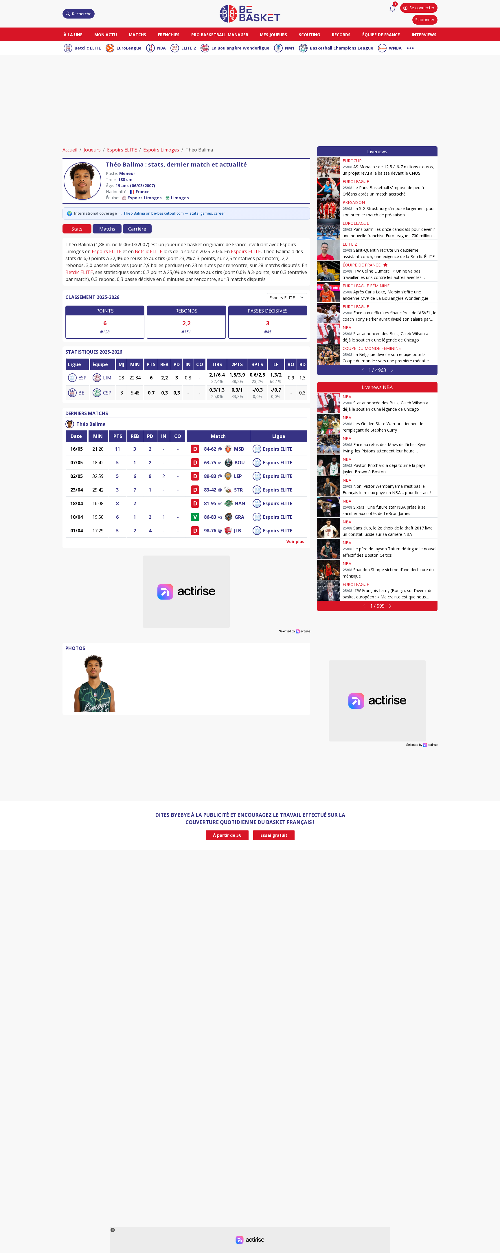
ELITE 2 (188, 48)
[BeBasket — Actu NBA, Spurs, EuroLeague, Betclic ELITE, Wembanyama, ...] (250, 13)
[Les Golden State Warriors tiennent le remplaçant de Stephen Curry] (328, 424)
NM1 (289, 48)
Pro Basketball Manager (219, 34)
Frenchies (168, 34)
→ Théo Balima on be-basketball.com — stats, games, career (172, 213)
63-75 (210, 462)
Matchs (137, 34)
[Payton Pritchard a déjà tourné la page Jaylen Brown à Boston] (328, 465)
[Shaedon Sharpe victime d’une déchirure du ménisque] (328, 570)
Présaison (354, 202)
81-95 (210, 503)
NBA (161, 48)
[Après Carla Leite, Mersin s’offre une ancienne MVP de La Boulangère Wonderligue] (328, 292)
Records (341, 34)
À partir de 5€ (227, 835)
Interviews (424, 34)
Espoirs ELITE (122, 150)
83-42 (210, 490)
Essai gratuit (273, 835)
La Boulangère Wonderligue (240, 48)
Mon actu (105, 34)
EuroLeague (129, 48)
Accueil (69, 150)
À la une (73, 34)
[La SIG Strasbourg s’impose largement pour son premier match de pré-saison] (328, 208)
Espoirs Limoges (161, 150)
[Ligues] (410, 47)
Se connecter (421, 7)
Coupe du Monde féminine (372, 348)
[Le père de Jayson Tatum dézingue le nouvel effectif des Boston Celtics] (328, 549)
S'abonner (424, 19)
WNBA (395, 48)
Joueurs (92, 150)
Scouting (309, 34)
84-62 (210, 449)
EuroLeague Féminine (366, 285)
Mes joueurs (273, 34)
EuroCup (352, 160)
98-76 (210, 530)
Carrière (137, 229)
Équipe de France (381, 34)
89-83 (210, 476)
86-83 (210, 517)
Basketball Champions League (341, 48)
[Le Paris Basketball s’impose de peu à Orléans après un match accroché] (328, 188)
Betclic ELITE (88, 48)
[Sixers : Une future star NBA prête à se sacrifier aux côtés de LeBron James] (328, 507)
